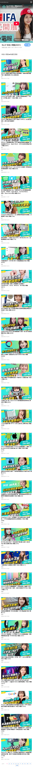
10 (27, 763)
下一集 (27, 45)
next (17, 765)
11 (30, 763)
